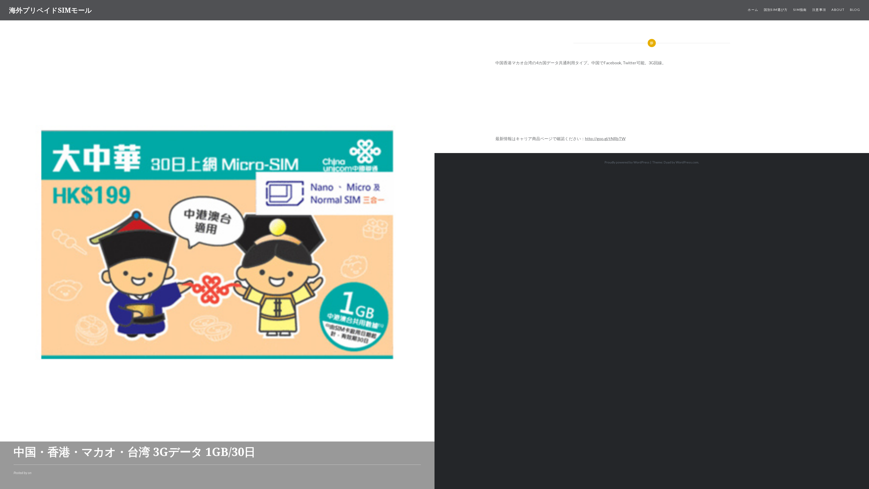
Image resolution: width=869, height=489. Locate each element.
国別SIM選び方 (776, 10)
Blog (855, 10)
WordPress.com (687, 162)
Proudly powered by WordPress (626, 162)
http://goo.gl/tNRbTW (605, 138)
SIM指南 (800, 10)
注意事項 (819, 10)
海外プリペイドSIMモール (50, 10)
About (838, 10)
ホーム (753, 10)
